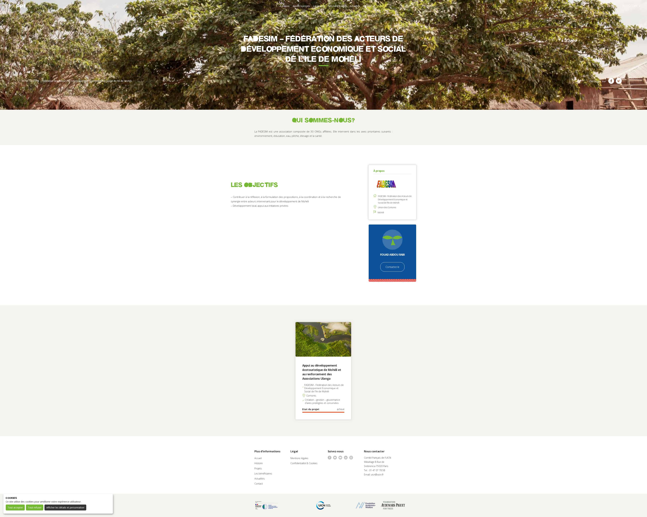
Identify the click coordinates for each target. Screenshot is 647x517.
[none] (637, 6)
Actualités (355, 6)
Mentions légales (299, 458)
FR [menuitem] (635, 5)
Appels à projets (301, 6)
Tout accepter (15, 507)
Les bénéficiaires (263, 473)
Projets (258, 468)
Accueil (258, 458)
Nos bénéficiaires (337, 6)
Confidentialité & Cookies (303, 463)
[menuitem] (637, 6)
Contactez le (392, 267)
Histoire (258, 463)
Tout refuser (34, 507)
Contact (367, 6)
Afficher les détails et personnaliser (65, 507)
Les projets (319, 6)
